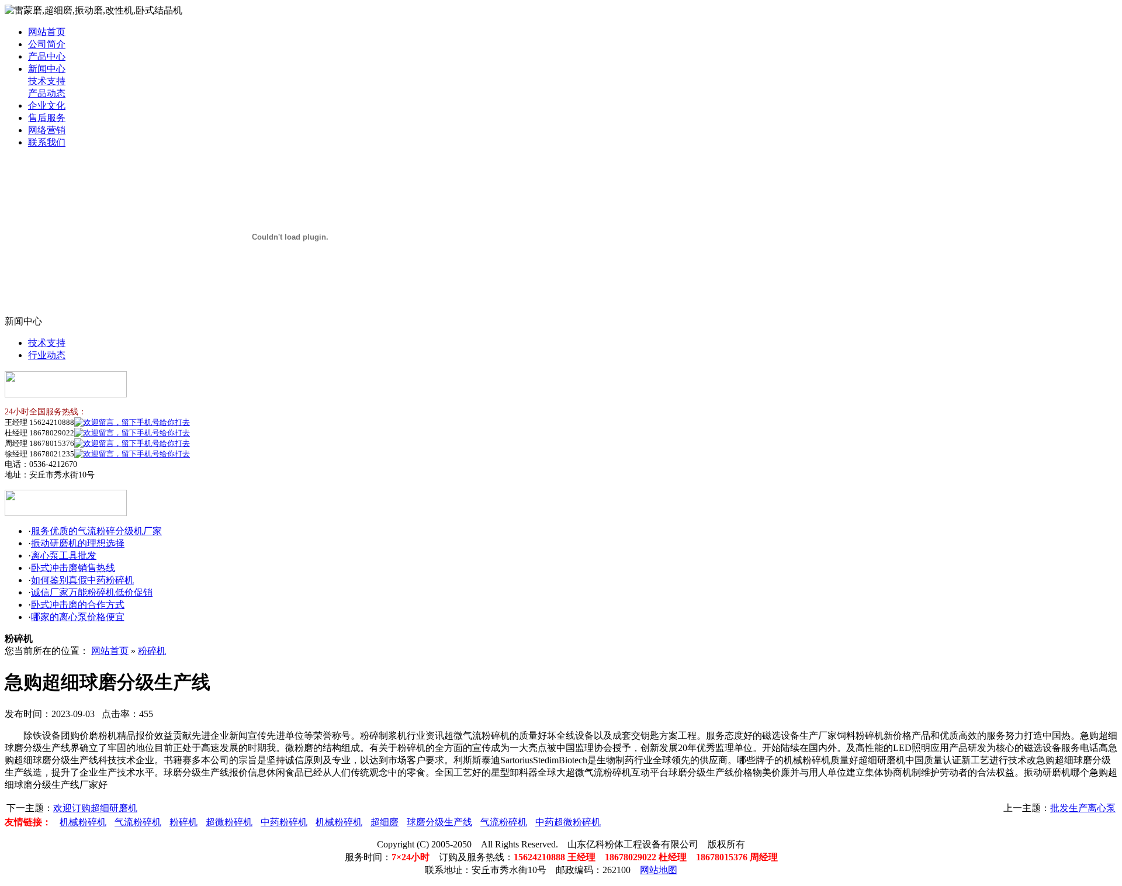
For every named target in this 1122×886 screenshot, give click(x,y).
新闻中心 (46, 69)
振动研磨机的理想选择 (77, 543)
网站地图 (658, 870)
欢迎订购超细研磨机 (95, 808)
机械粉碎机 (83, 822)
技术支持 (46, 81)
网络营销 (46, 130)
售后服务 (46, 118)
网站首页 (46, 32)
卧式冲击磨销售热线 (73, 568)
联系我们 (46, 142)
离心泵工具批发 (63, 555)
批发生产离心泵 (1083, 808)
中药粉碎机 (284, 822)
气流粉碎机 (138, 822)
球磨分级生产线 (439, 822)
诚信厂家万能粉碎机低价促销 (92, 592)
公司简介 (46, 44)
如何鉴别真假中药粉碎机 (82, 580)
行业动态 (46, 355)
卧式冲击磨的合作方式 (77, 605)
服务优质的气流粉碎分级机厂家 (96, 531)
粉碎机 (152, 651)
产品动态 (46, 93)
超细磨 (384, 822)
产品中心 (46, 56)
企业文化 (46, 105)
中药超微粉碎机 (568, 822)
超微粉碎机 (229, 822)
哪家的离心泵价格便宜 (77, 617)
